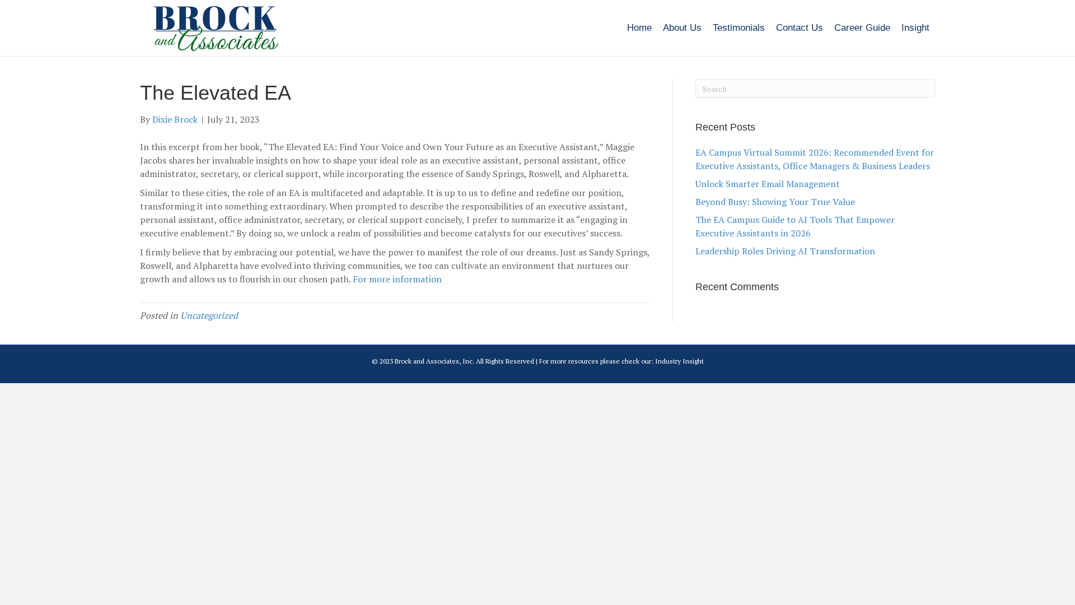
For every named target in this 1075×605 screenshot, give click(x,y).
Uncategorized (209, 315)
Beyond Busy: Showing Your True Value (775, 202)
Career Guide (862, 27)
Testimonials (739, 27)
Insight (915, 27)
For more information (397, 279)
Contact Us (799, 27)
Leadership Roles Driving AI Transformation (785, 251)
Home (639, 27)
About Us (682, 27)
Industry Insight (679, 361)
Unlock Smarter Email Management (767, 184)
